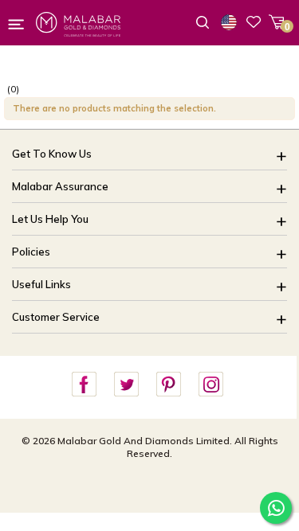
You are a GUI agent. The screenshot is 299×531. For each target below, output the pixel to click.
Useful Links (41, 284)
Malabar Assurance (60, 186)
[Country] (232, 22)
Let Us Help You (50, 219)
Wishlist (253, 21)
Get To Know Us (52, 153)
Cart (276, 21)
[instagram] (210, 385)
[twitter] (126, 385)
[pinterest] (168, 385)
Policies (31, 251)
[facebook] (84, 385)
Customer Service (56, 316)
